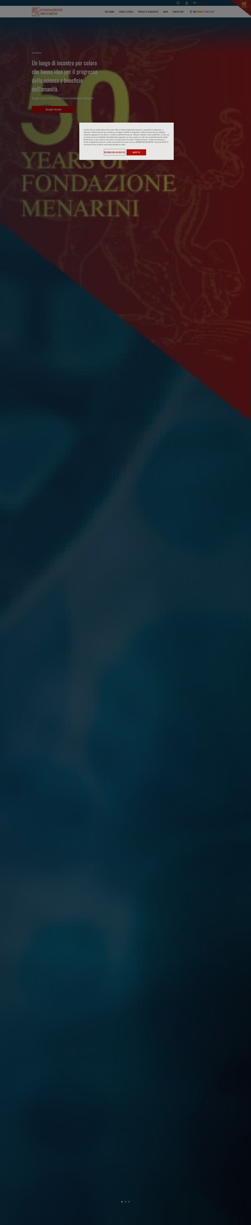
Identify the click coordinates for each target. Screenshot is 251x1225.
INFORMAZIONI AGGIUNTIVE (114, 152)
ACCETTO (136, 152)
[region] (126, 141)
